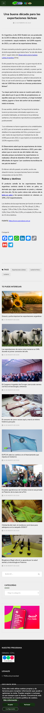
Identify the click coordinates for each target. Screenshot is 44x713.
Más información (10, 700)
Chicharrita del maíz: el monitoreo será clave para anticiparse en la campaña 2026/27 (20, 526)
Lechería (6, 274)
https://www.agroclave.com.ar (19, 221)
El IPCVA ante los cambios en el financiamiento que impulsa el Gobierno (20, 456)
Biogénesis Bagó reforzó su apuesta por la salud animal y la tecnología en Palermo (20, 561)
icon (22, 440)
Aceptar (10, 705)
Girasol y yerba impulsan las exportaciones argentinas (22, 316)
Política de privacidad (11, 676)
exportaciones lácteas (19, 270)
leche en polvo (35, 270)
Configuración (10, 709)
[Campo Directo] (22, 3)
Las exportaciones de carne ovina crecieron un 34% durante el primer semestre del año (20, 350)
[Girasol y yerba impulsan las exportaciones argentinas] (22, 302)
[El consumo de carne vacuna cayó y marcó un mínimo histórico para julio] (22, 405)
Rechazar (27, 705)
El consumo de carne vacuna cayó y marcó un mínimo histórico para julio (21, 421)
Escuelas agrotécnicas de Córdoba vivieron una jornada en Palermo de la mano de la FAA (22, 491)
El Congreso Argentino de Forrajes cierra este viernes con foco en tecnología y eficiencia (21, 385)
